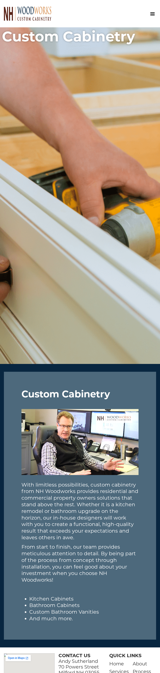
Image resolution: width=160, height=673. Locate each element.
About (140, 664)
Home (116, 664)
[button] (152, 13)
